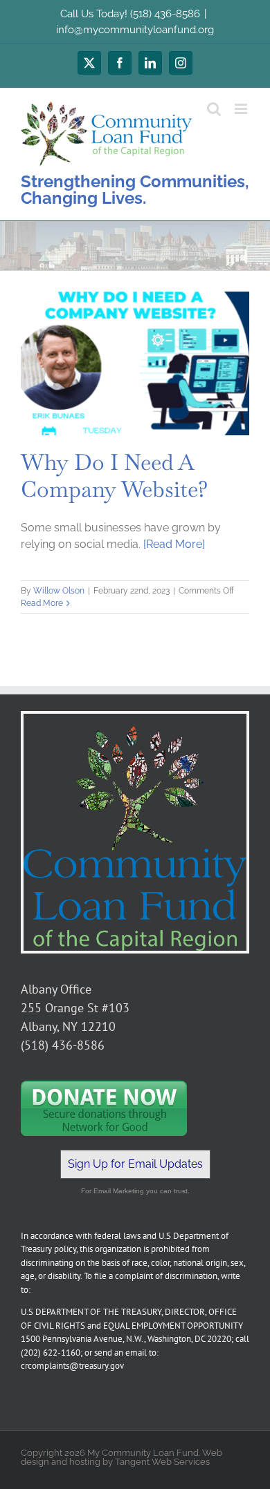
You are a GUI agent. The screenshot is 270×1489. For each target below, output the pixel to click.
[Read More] (174, 544)
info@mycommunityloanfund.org (135, 29)
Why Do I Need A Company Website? (114, 475)
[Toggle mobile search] (214, 109)
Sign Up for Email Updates (135, 1163)
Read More (42, 603)
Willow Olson (58, 591)
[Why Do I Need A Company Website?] (135, 363)
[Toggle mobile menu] (242, 109)
